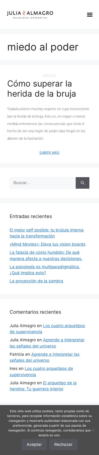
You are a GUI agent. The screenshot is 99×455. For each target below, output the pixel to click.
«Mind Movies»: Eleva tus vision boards (48, 244)
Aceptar (34, 444)
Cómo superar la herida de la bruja (41, 88)
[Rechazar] (93, 430)
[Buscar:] (43, 183)
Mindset (49, 75)
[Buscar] (82, 183)
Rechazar (63, 444)
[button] (89, 14)
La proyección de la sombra (36, 281)
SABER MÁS (49, 152)
